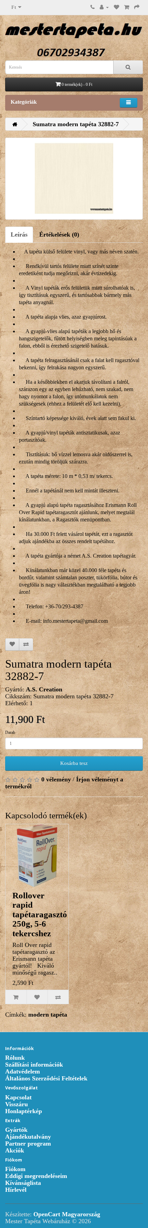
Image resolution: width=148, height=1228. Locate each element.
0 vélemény (56, 779)
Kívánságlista (23, 1182)
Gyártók (16, 1129)
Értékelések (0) (59, 234)
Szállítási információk (34, 1064)
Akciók (14, 1150)
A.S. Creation (44, 689)
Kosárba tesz (74, 763)
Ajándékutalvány (28, 1136)
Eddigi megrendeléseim (36, 1175)
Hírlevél (16, 1189)
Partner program (28, 1143)
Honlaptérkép (23, 1111)
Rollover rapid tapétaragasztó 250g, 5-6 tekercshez (39, 914)
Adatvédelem (22, 1071)
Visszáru (16, 1104)
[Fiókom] (104, 6)
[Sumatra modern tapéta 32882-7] (74, 179)
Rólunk (15, 1057)
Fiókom (15, 1169)
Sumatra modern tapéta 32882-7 (76, 124)
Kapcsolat (18, 1097)
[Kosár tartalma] (126, 6)
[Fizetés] (136, 6)
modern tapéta (47, 1014)
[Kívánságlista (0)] (116, 6)
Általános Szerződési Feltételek (46, 1078)
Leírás (19, 234)
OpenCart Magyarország (66, 1214)
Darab (10, 732)
